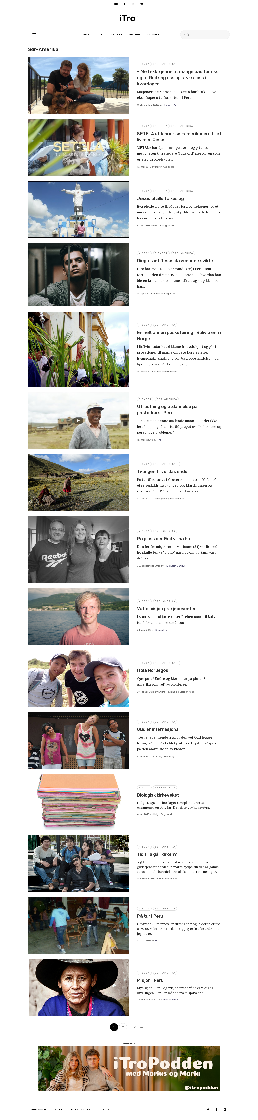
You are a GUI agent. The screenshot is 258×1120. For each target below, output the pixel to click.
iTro (129, 18)
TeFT (183, 464)
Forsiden (38, 1109)
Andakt (117, 34)
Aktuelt (153, 34)
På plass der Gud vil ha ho (163, 538)
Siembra (161, 126)
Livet (100, 34)
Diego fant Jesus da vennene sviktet (176, 260)
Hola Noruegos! (153, 670)
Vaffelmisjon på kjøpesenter (166, 608)
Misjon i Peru (150, 980)
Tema (85, 34)
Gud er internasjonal (158, 729)
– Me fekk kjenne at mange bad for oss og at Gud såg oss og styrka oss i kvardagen (177, 78)
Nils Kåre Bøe (170, 105)
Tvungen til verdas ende (162, 471)
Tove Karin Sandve (175, 565)
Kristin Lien (161, 630)
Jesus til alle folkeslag (160, 198)
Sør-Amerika (165, 64)
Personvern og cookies (90, 1109)
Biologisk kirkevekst (158, 795)
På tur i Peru (150, 916)
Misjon (134, 34)
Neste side (137, 1027)
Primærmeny (34, 34)
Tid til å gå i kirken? (157, 854)
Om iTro (59, 1109)
